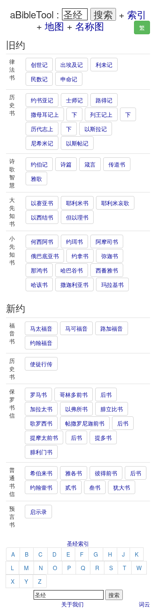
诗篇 (66, 164)
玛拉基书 (112, 284)
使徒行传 (41, 364)
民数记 (39, 79)
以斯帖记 (77, 143)
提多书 (103, 437)
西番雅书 (107, 270)
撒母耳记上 (45, 114)
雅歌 (36, 178)
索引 (136, 14)
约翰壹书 (41, 487)
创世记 (39, 65)
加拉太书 (41, 409)
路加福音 (111, 328)
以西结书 (42, 217)
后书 (106, 394)
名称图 (89, 26)
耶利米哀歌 (115, 203)
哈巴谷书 (71, 270)
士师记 (74, 100)
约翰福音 (41, 343)
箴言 (90, 164)
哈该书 (39, 284)
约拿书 (80, 256)
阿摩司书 (107, 241)
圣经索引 (78, 543)
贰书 (70, 487)
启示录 (38, 512)
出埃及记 (71, 65)
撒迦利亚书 (74, 284)
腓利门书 (41, 452)
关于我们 (72, 604)
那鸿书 (39, 270)
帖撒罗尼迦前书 (84, 423)
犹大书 (121, 487)
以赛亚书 (42, 203)
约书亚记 (42, 100)
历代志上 (42, 129)
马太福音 (41, 328)
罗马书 (38, 394)
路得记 (104, 100)
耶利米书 (77, 203)
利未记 (104, 65)
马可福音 (76, 328)
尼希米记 (42, 143)
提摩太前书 (44, 437)
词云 (144, 604)
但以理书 (77, 217)
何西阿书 (42, 241)
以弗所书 (76, 409)
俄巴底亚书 (45, 256)
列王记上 (101, 114)
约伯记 (39, 164)
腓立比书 (111, 409)
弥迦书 (109, 256)
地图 (54, 26)
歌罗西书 (41, 423)
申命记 (68, 79)
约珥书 (74, 241)
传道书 (116, 164)
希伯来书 (41, 473)
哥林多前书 (74, 394)
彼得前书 (106, 473)
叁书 (94, 487)
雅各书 (73, 473)
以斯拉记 (95, 129)
